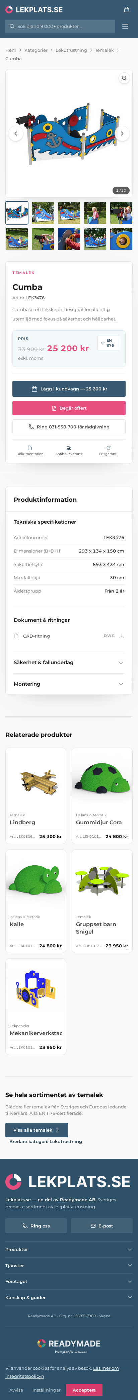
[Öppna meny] (125, 26)
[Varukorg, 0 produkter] (127, 9)
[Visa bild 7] (42, 239)
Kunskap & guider (25, 1297)
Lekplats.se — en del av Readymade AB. (50, 1199)
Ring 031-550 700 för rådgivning (73, 426)
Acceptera (84, 1390)
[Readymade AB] (69, 1346)
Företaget (16, 1281)
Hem (10, 50)
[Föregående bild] (15, 133)
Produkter (16, 1249)
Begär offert (73, 408)
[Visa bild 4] (95, 212)
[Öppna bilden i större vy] (69, 133)
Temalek (104, 50)
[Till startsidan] (34, 9)
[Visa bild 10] (121, 239)
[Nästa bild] (122, 133)
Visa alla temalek (32, 1130)
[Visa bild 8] (69, 239)
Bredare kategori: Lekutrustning (45, 1141)
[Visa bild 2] (42, 212)
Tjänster (14, 1265)
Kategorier (36, 50)
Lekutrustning (71, 50)
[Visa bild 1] (16, 212)
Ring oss (40, 1225)
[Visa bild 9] (95, 239)
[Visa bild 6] (16, 239)
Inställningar (46, 1390)
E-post (105, 1225)
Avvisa (16, 1390)
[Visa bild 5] (121, 212)
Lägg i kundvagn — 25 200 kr (74, 388)
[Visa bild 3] (69, 212)
